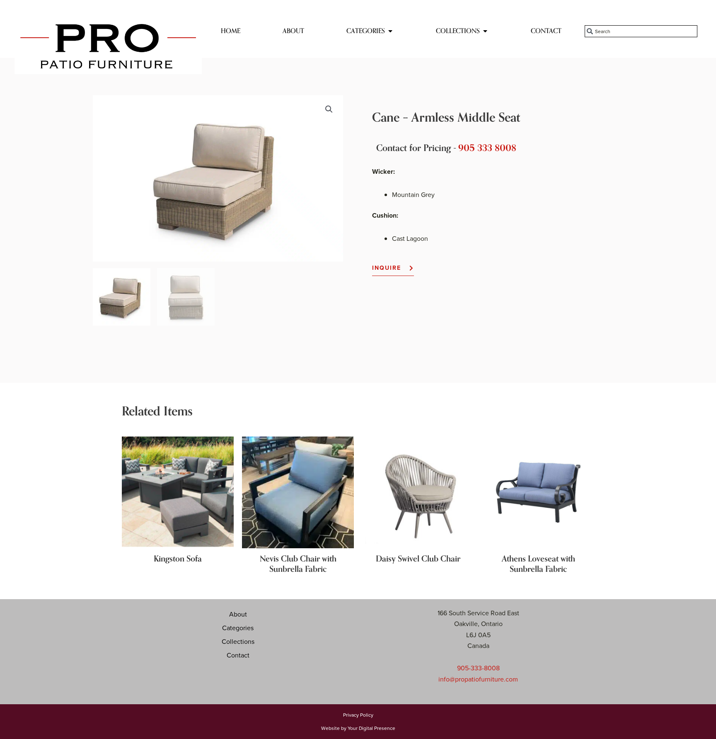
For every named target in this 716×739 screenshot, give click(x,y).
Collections (238, 641)
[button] (329, 109)
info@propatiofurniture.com (478, 679)
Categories (238, 627)
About (238, 614)
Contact (238, 655)
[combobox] (641, 31)
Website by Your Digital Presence (358, 728)
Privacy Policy (358, 714)
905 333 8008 (487, 148)
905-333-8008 (478, 667)
